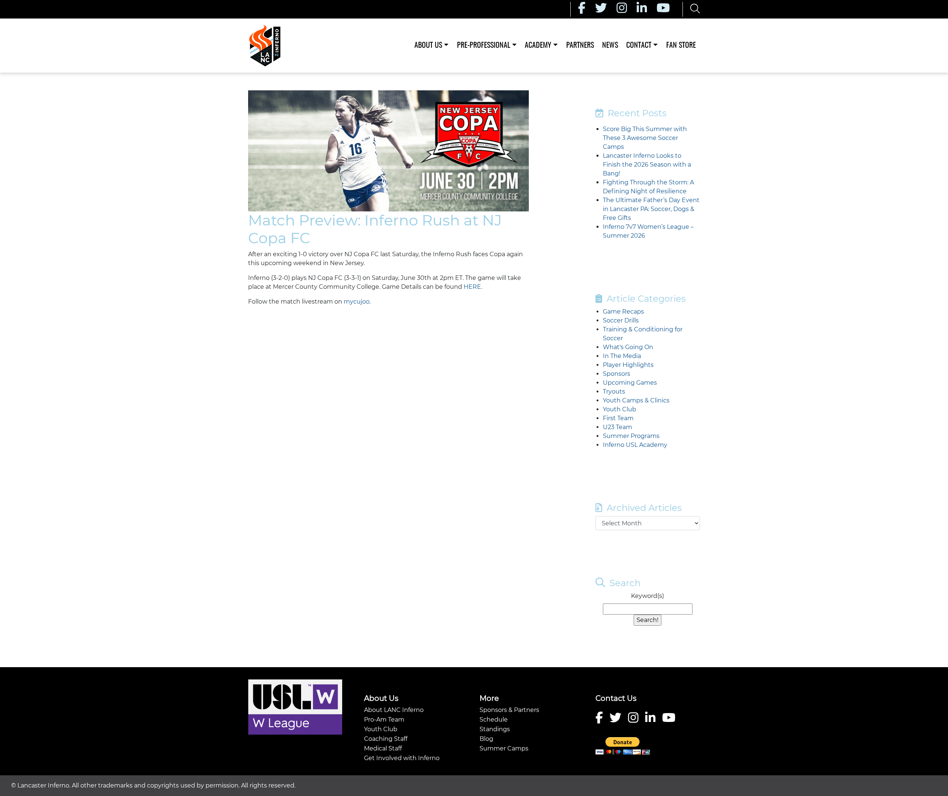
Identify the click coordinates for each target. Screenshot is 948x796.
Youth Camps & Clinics (636, 400)
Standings (495, 729)
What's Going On (628, 347)
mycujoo (357, 301)
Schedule (494, 719)
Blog (486, 738)
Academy (538, 45)
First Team (618, 418)
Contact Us (616, 698)
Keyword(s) (647, 595)
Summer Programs (631, 435)
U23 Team (617, 427)
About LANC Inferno (394, 709)
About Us (428, 45)
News (610, 45)
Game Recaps (623, 311)
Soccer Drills (621, 320)
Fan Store (681, 45)
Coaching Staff (385, 738)
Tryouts (614, 391)
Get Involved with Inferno (402, 758)
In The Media (622, 355)
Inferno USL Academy (635, 444)
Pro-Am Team (384, 719)
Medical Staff (383, 748)
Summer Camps (504, 748)
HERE (472, 286)
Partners (580, 45)
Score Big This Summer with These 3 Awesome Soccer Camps (645, 138)
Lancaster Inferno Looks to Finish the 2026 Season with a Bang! (647, 164)
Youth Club (619, 409)
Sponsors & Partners (509, 709)
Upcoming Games (630, 382)
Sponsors (616, 373)
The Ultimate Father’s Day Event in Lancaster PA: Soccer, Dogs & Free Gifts (651, 209)
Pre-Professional (483, 45)
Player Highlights (628, 364)
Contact (638, 45)
